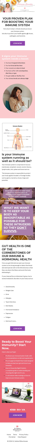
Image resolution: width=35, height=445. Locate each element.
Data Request (22, 437)
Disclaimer (12, 437)
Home (9, 434)
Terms (15, 434)
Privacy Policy (23, 434)
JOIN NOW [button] (17, 43)
